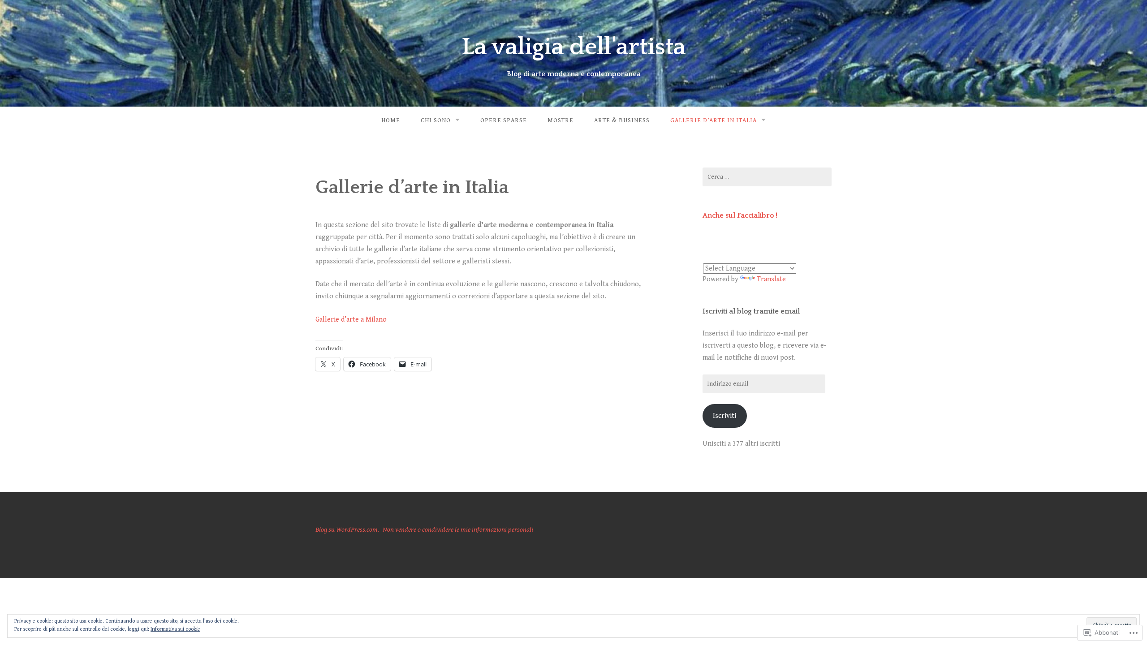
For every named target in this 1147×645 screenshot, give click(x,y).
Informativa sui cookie (175, 629)
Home (390, 120)
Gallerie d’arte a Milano (351, 319)
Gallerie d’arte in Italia (713, 120)
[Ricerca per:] (767, 177)
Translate (771, 279)
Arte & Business (622, 120)
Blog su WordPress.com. (347, 529)
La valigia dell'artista (573, 47)
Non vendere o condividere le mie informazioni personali (458, 529)
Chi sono (436, 120)
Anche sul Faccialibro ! (740, 215)
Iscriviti (724, 416)
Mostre (561, 120)
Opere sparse (503, 120)
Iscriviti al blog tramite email (751, 311)
